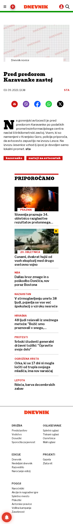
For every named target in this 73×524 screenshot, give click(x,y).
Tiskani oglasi (51, 434)
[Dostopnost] (12, 6)
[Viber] (26, 104)
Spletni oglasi (51, 430)
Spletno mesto (20, 496)
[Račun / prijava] (61, 6)
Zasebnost (18, 511)
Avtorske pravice (22, 503)
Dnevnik (16, 459)
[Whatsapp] (49, 104)
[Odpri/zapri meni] (8, 6)
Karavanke (14, 158)
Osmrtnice (49, 438)
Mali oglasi (49, 442)
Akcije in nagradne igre (25, 492)
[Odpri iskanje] (66, 7)
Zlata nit (47, 463)
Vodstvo (17, 434)
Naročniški (18, 488)
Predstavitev (19, 430)
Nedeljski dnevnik (22, 463)
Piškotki (16, 500)
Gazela (47, 459)
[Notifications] (7, 517)
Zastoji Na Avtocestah (44, 158)
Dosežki (16, 438)
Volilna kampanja (21, 507)
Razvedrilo (18, 467)
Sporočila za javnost (23, 442)
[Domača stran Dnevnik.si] (36, 6)
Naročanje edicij (21, 471)
